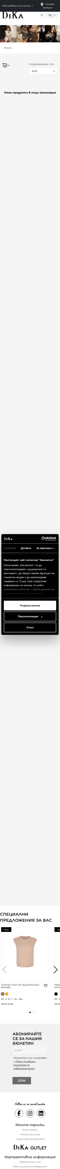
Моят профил (30, 1129)
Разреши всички (30, 605)
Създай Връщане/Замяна (30, 1139)
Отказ (30, 627)
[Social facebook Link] (19, 1113)
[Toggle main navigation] (42, 15)
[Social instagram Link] (30, 1113)
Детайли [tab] (26, 548)
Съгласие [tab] (10, 548)
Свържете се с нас (30, 1161)
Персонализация (28, 616)
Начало (8, 48)
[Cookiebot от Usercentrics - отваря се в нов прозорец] (42, 539)
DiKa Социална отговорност (30, 1166)
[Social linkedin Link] (41, 1113)
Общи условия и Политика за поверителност (24, 1065)
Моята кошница (30, 1134)
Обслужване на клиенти (16, 5)
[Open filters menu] (6, 65)
